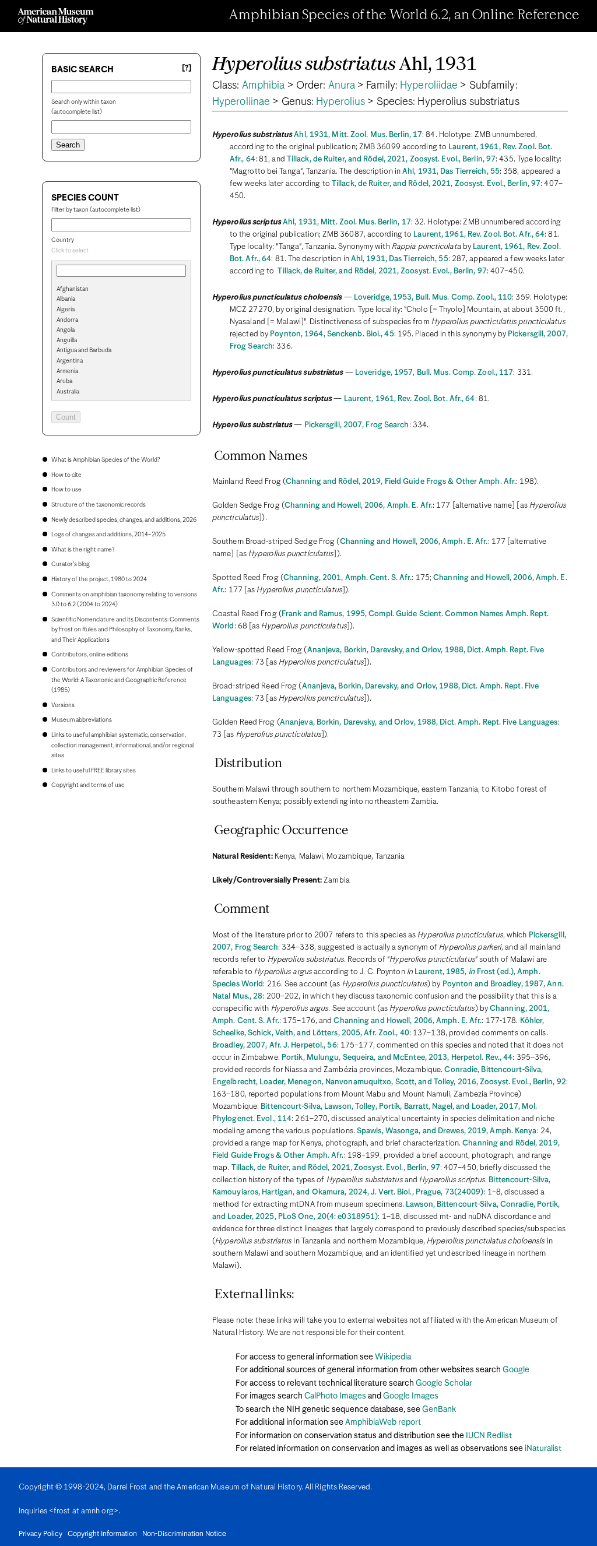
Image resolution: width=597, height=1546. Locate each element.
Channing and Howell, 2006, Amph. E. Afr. (359, 506)
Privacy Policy (40, 1534)
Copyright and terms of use (88, 785)
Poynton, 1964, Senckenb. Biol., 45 (332, 334)
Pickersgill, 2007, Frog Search (356, 425)
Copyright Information (102, 1534)
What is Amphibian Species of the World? (105, 460)
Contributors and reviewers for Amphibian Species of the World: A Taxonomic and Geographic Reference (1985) (122, 680)
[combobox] (121, 251)
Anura (342, 85)
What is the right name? (82, 550)
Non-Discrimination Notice (184, 1534)
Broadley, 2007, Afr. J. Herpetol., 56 (274, 1045)
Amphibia (263, 85)
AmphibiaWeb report (383, 1422)
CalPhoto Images (335, 1396)
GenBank (439, 1410)
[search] (121, 308)
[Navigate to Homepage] (55, 16)
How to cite (66, 475)
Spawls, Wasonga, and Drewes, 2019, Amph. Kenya (447, 1131)
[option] (126, 289)
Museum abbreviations (81, 720)
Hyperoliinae (241, 102)
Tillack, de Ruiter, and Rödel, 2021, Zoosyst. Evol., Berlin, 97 (391, 159)
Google (516, 1370)
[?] (186, 68)
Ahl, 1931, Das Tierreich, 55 (451, 171)
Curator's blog (70, 564)
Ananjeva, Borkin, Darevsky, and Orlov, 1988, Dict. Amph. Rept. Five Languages (419, 722)
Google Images (410, 1396)
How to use (66, 490)
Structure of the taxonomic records (98, 505)
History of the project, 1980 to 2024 (99, 579)
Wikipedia (393, 1357)
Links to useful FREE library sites (93, 771)
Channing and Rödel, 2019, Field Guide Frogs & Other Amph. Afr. (401, 482)
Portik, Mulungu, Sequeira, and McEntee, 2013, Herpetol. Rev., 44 (397, 1058)
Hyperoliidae (429, 85)
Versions (63, 705)
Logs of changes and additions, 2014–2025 (108, 534)
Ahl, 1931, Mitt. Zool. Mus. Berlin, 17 (358, 135)
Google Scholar (444, 1383)
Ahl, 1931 (344, 65)
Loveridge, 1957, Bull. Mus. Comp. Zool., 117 (434, 373)
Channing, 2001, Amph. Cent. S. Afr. (347, 578)
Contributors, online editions (89, 655)
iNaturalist (543, 1449)
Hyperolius (340, 102)
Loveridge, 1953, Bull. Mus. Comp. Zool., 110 (433, 297)
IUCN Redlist (489, 1436)
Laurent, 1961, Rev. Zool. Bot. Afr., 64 (479, 234)
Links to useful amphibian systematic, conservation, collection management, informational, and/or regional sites (122, 745)
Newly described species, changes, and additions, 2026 (123, 520)
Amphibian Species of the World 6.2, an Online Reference (404, 15)
